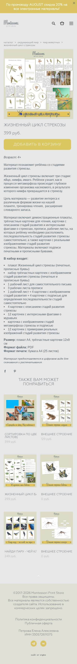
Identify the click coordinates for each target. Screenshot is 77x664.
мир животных (51, 42)
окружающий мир (28, 42)
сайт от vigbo (38, 655)
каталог (8, 42)
